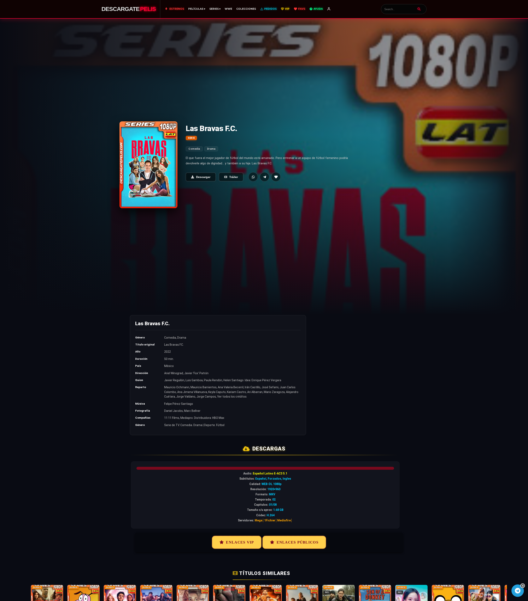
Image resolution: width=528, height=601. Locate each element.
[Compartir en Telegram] (264, 177)
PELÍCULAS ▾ (196, 8)
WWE (228, 8)
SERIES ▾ (215, 8)
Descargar (203, 177)
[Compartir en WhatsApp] (253, 177)
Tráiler (233, 177)
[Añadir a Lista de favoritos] (276, 177)
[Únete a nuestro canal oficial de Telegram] (517, 590)
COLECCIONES (246, 8)
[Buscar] (419, 9)
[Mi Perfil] (329, 9)
